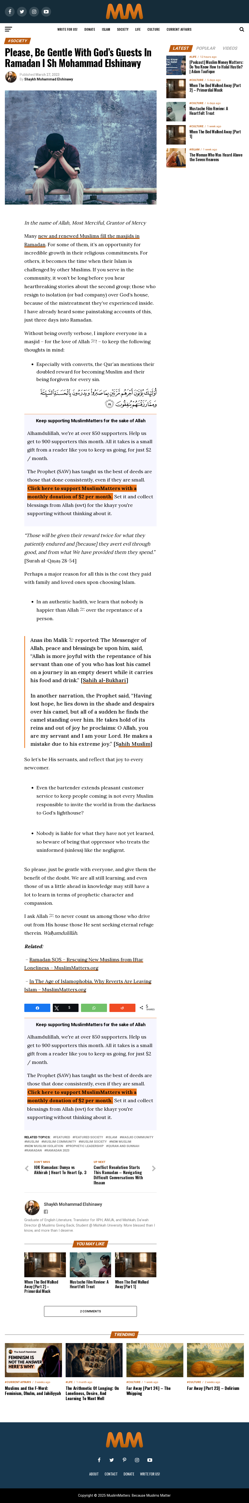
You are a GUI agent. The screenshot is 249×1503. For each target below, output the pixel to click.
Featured (62, 1137)
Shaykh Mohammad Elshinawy (48, 79)
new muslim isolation (44, 1146)
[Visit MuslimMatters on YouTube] (150, 1460)
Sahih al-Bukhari (104, 680)
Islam (106, 29)
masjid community (137, 1137)
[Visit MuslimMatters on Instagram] (137, 1460)
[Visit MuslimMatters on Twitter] (112, 1460)
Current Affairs (179, 29)
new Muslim (121, 1141)
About (94, 1473)
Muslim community (59, 1141)
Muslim (32, 1141)
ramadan (34, 1150)
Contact (111, 1473)
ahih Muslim (134, 743)
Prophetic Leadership (86, 1146)
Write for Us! (67, 29)
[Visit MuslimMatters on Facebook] (99, 1460)
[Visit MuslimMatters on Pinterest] (124, 1460)
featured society (88, 1137)
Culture (153, 29)
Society (122, 29)
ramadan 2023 (57, 1150)
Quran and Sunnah (123, 1146)
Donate (89, 29)
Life (138, 29)
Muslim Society (93, 1141)
